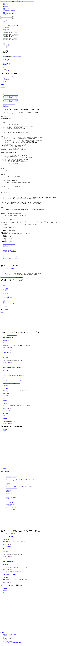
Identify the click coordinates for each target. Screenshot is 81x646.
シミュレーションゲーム (8, 250)
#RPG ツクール (6, 282)
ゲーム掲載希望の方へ (8, 641)
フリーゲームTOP (7, 248)
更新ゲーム (5, 4)
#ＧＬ (4, 298)
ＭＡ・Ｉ (3, 84)
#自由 (4, 294)
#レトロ (5, 23)
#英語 (4, 301)
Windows (2, 312)
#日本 (4, 305)
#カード (5, 284)
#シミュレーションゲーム (9, 76)
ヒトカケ (5, 400)
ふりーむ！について (7, 637)
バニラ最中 (5, 385)
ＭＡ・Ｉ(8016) (5, 471)
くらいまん (5, 354)
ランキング (5, 6)
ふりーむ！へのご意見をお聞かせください (12, 642)
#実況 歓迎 (5, 288)
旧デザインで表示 (7, 638)
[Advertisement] (10, 322)
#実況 (4, 286)
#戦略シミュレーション (8, 78)
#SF (4, 302)
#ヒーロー (5, 293)
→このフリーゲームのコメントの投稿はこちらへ (12, 277)
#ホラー (5, 20)
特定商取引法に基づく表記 (9, 636)
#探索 (4, 21)
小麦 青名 (5, 415)
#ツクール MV (6, 296)
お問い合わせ (6, 640)
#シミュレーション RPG (8, 303)
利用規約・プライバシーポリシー (10, 634)
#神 (4, 285)
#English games (6, 79)
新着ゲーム (5, 3)
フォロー (3, 87)
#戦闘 (4, 290)
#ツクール (5, 292)
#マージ (5, 306)
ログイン (16, 25)
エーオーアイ (6, 370)
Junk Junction (6, 340)
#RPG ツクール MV (7, 297)
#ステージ (5, 289)
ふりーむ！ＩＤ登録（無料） (7, 25)
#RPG (4, 300)
